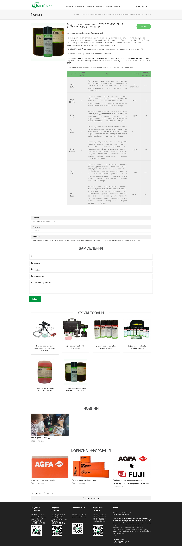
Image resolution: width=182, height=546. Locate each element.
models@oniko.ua (41, 517)
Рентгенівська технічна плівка (84, 480)
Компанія (68, 6)
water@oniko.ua (82, 517)
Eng (142, 6)
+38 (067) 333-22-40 (99, 517)
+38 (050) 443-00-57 (79, 515)
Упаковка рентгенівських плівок (43, 480)
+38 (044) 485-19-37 (58, 517)
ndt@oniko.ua (101, 521)
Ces (146, 6)
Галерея (89, 6)
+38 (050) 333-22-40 (99, 519)
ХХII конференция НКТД (40, 438)
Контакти (109, 6)
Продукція (78, 6)
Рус (139, 6)
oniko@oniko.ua (61, 519)
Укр (136, 6)
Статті (116, 6)
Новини (99, 6)
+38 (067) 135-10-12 (58, 523)
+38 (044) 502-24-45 (58, 515)
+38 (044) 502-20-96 (38, 515)
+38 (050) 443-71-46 (38, 523)
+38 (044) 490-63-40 (99, 515)
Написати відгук (92, 498)
